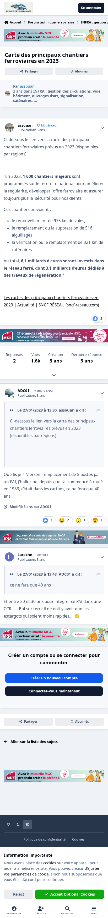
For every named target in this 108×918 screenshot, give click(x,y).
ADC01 (23, 390)
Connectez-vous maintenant (54, 690)
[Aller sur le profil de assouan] (7, 93)
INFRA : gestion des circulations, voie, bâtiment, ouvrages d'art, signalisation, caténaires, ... (57, 96)
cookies (49, 862)
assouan (25, 125)
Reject (18, 894)
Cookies (78, 839)
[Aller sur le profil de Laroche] (9, 556)
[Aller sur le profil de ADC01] (9, 392)
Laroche (25, 554)
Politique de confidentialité (45, 839)
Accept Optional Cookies (72, 894)
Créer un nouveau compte (54, 677)
